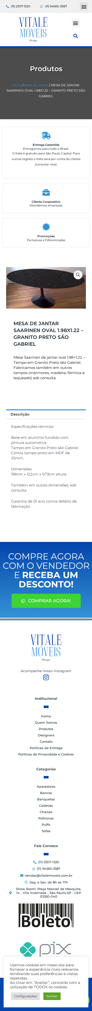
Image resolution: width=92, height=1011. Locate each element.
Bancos (46, 793)
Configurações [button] (25, 996)
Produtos (46, 729)
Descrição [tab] (20, 414)
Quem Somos (46, 722)
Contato (46, 741)
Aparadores (46, 786)
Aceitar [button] (52, 996)
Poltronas (46, 818)
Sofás (46, 831)
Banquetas (46, 799)
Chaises (46, 812)
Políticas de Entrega (46, 748)
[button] (84, 6)
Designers (46, 735)
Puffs (46, 825)
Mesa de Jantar (36, 85)
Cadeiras (46, 805)
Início (17, 85)
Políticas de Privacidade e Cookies (46, 754)
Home (46, 716)
